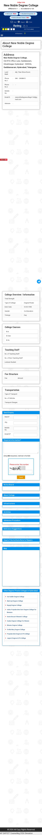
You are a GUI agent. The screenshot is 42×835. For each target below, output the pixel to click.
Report (22, 22)
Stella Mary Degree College (16, 629)
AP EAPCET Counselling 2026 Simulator (16, 833)
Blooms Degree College (14, 625)
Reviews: (20, 33)
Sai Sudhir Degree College (15, 597)
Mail (14, 22)
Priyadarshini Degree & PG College (18, 634)
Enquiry (3, 159)
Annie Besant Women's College (17, 617)
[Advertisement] (21, 200)
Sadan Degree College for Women (18, 621)
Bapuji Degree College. (14, 605)
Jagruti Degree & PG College (16, 638)
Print (30, 22)
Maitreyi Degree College (15, 601)
